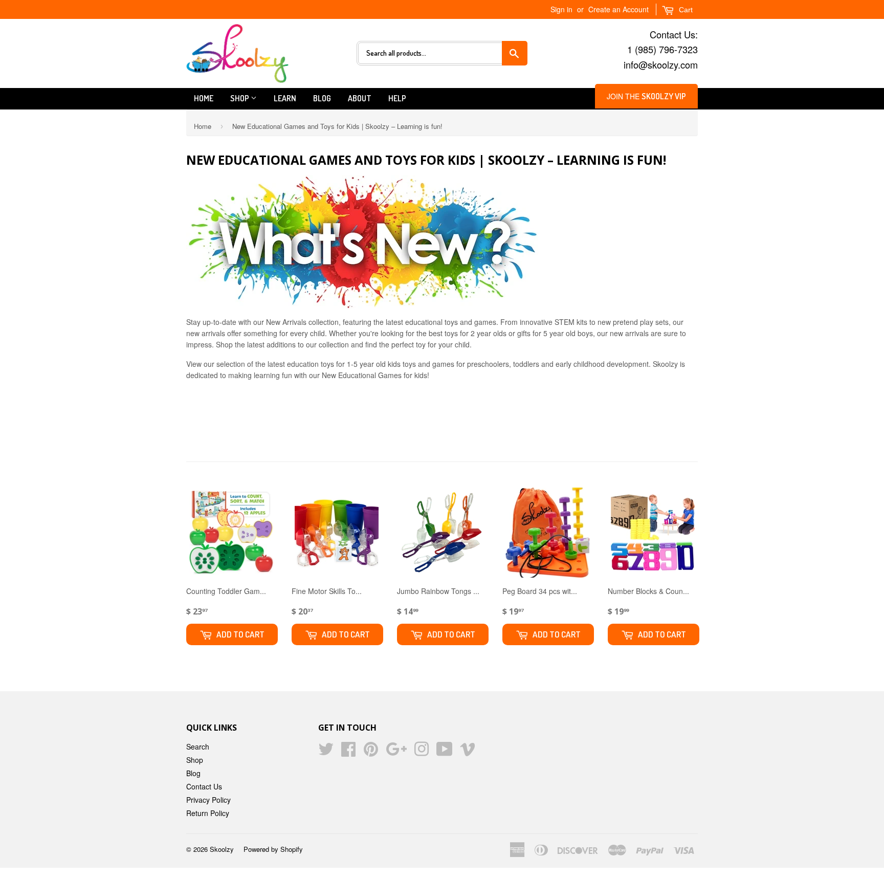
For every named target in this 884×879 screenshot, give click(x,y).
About (359, 98)
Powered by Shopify (273, 849)
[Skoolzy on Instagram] (421, 752)
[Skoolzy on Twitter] (326, 752)
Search (197, 746)
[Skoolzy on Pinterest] (371, 752)
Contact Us (204, 786)
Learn (285, 98)
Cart (685, 10)
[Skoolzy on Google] (396, 752)
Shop (240, 98)
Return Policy (207, 813)
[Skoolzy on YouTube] (444, 752)
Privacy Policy (208, 800)
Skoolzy (222, 849)
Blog (322, 98)
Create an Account (618, 9)
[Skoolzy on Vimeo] (467, 752)
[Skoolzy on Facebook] (348, 752)
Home (203, 98)
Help (397, 98)
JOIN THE (646, 96)
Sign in (561, 9)
